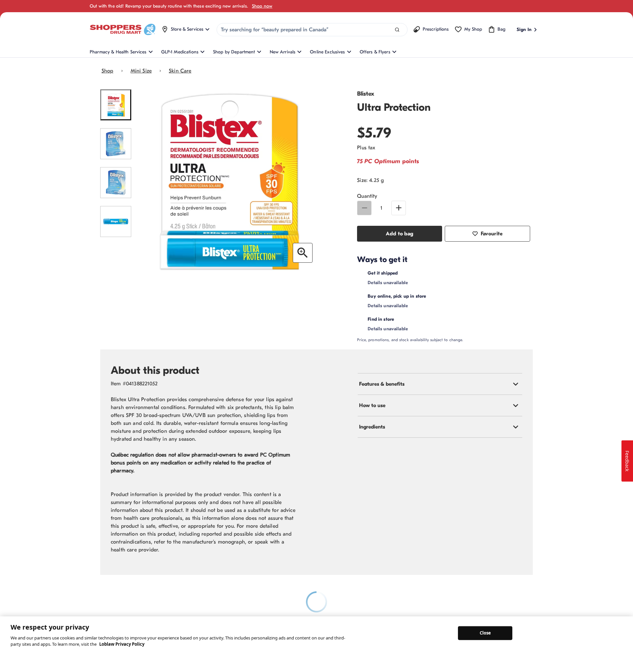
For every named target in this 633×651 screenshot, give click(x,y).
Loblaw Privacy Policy (121, 644)
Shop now (262, 6)
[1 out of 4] (115, 104)
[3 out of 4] (115, 182)
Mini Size (141, 71)
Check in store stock (419, 336)
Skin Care (180, 71)
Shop (107, 71)
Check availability (448, 305)
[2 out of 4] (115, 143)
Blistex (365, 93)
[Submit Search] (397, 29)
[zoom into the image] (303, 253)
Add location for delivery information (440, 273)
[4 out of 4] (115, 221)
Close (485, 633)
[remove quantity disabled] (364, 208)
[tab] (440, 401)
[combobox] (312, 29)
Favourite (491, 234)
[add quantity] (398, 208)
